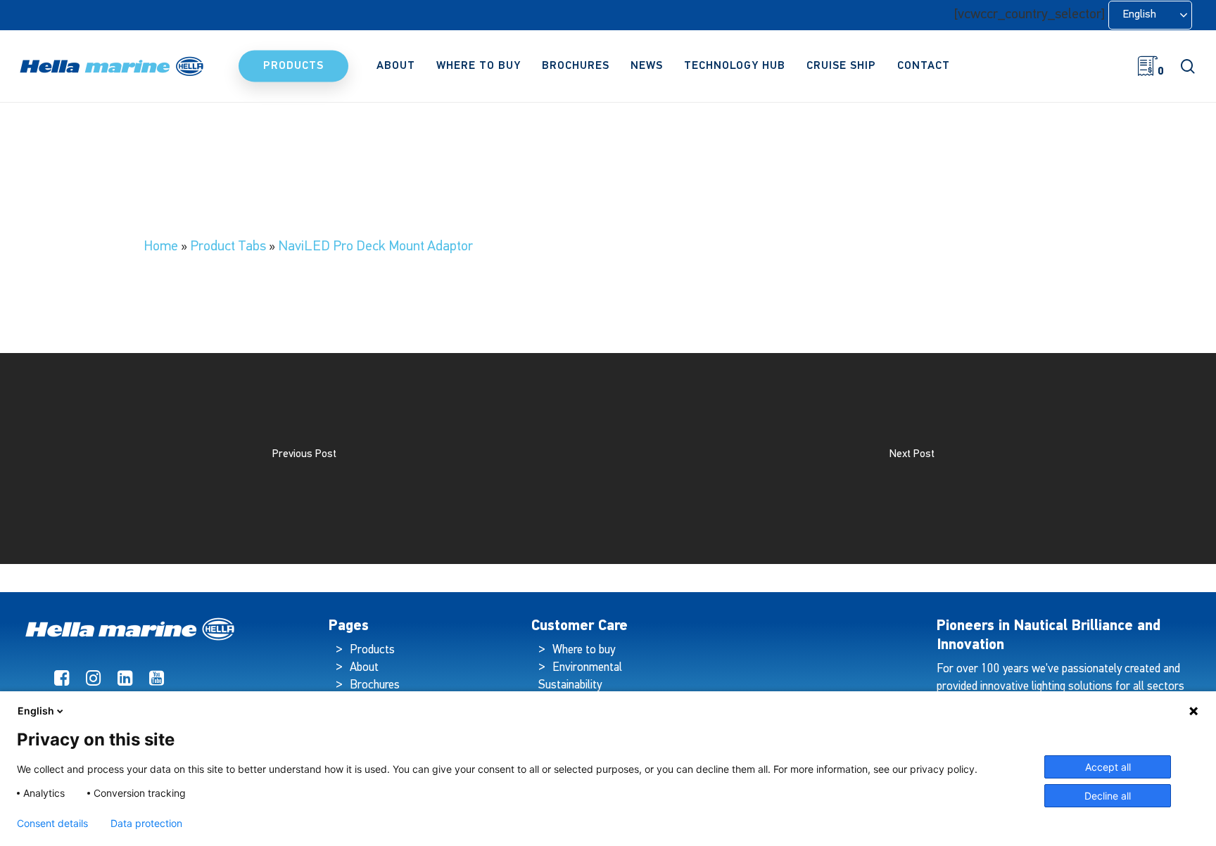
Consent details (52, 823)
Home (161, 247)
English (36, 711)
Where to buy (583, 650)
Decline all (1107, 796)
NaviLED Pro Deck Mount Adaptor (375, 247)
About (364, 668)
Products (372, 650)
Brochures (375, 685)
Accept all (1108, 767)
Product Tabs (228, 247)
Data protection (146, 823)
